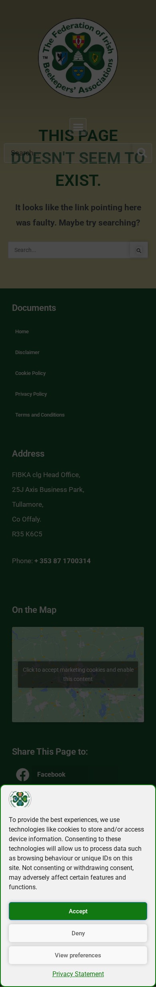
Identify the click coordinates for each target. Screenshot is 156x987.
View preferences (78, 955)
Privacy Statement (78, 974)
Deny (78, 933)
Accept (78, 911)
